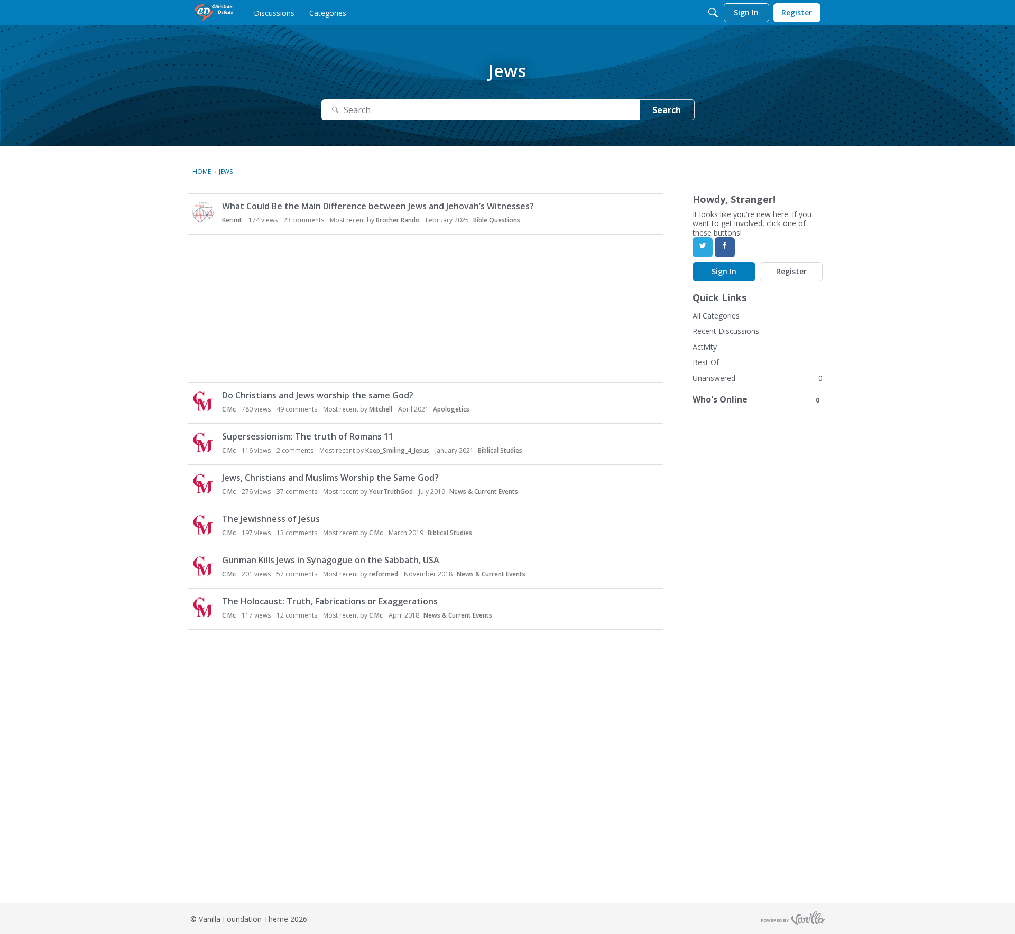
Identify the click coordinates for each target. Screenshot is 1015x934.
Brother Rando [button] (398, 220)
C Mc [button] (229, 409)
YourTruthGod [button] (391, 491)
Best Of (706, 362)
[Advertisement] (427, 308)
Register (791, 271)
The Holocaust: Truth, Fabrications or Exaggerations (330, 601)
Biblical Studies (500, 450)
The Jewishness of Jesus (271, 519)
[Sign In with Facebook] (725, 247)
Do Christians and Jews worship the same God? (317, 395)
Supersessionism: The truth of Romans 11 (307, 436)
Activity (705, 347)
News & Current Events (483, 491)
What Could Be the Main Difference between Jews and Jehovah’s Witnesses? (378, 206)
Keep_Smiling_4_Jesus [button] (397, 450)
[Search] (713, 12)
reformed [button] (383, 573)
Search (666, 110)
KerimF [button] (232, 220)
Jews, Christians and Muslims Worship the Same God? (330, 477)
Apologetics (451, 409)
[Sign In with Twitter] (703, 247)
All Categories (716, 316)
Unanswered (714, 378)
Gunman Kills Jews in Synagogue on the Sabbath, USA (330, 560)
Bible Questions (496, 220)
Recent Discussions (726, 331)
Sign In (724, 271)
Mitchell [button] (380, 409)
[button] (203, 212)
